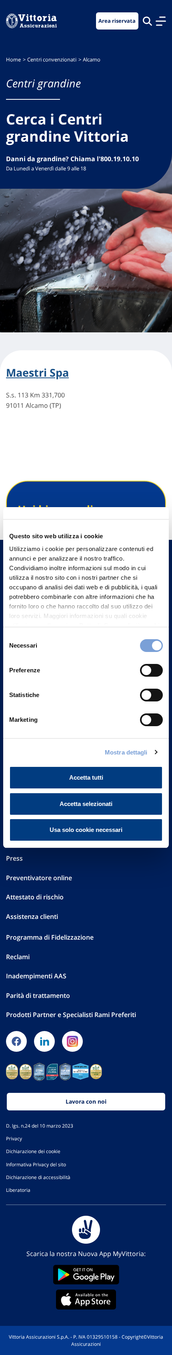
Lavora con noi (86, 1101)
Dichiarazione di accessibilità (38, 1177)
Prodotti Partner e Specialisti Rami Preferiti (71, 1014)
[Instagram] (72, 1041)
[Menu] (161, 21)
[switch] (151, 670)
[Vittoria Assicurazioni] (31, 21)
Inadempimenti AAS (36, 976)
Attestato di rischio (35, 897)
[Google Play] (86, 1274)
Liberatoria (18, 1190)
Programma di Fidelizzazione (50, 937)
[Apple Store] (86, 1300)
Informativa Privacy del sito (36, 1164)
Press (14, 858)
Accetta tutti (86, 777)
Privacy (14, 1138)
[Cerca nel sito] (147, 21)
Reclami (18, 956)
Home (13, 59)
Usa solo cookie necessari (86, 829)
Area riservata (117, 21)
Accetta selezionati (86, 803)
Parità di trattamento (38, 995)
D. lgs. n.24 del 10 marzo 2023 (39, 1125)
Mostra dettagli (126, 752)
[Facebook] (16, 1041)
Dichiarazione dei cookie (33, 1151)
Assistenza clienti (32, 916)
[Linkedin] (44, 1041)
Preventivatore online (39, 877)
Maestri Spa (37, 372)
